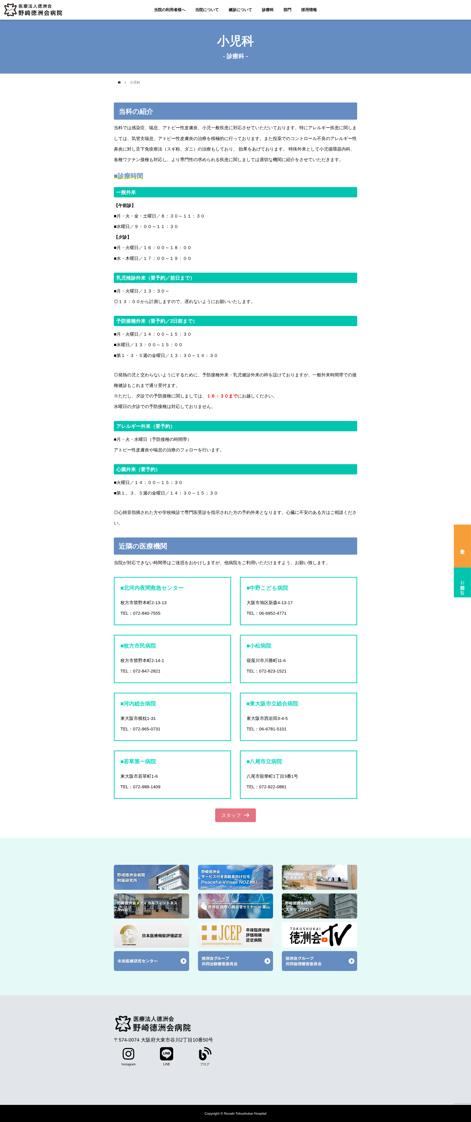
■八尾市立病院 (264, 761)
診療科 (268, 10)
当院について (207, 10)
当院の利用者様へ (169, 10)
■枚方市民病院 (138, 646)
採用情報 (309, 10)
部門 (287, 10)
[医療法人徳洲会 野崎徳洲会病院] (39, 10)
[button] (235, 815)
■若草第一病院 (138, 761)
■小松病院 (259, 646)
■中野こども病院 (267, 588)
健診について (240, 10)
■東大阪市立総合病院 (272, 704)
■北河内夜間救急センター (152, 588)
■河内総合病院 (138, 704)
